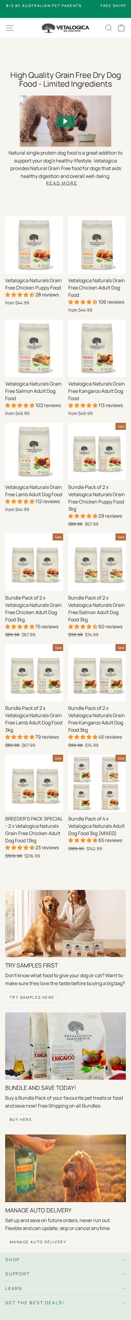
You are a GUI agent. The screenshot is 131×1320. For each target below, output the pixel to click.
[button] (65, 121)
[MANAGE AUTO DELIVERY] (65, 1168)
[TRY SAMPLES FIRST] (65, 923)
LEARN (14, 1288)
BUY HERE (21, 1119)
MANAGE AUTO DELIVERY (38, 1242)
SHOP (12, 1259)
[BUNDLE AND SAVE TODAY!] (65, 1046)
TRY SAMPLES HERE (32, 997)
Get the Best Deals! (34, 1302)
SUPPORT (17, 1274)
